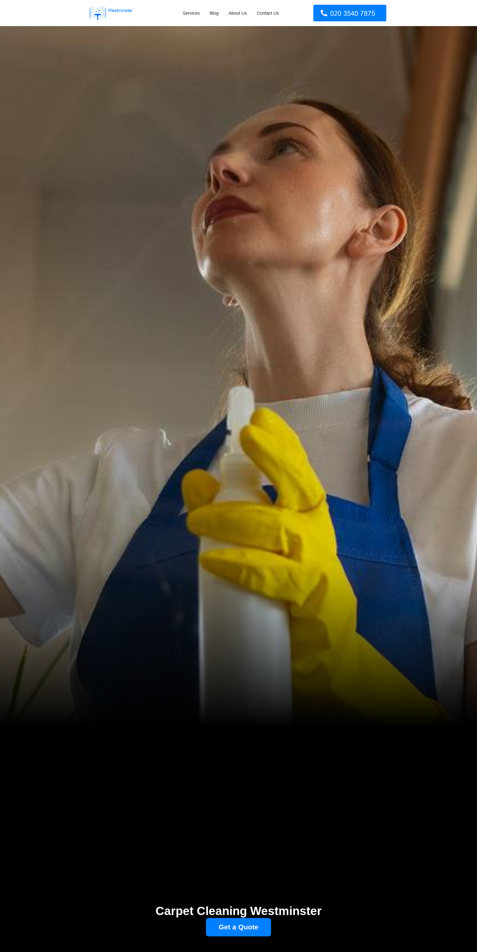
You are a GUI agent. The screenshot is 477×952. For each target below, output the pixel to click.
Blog (214, 13)
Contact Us (268, 13)
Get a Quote (238, 927)
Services (191, 13)
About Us (238, 13)
